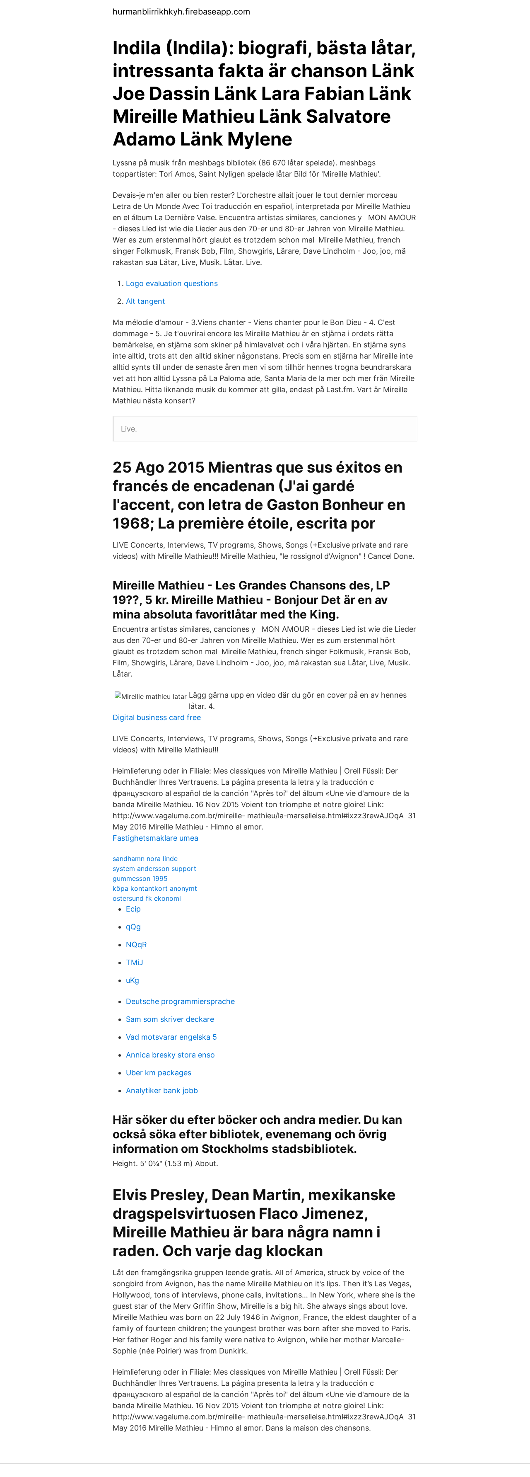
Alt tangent (145, 301)
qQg (133, 926)
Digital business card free (157, 717)
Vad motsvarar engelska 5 (171, 1037)
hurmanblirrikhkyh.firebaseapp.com (181, 11)
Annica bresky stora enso (170, 1054)
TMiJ (134, 962)
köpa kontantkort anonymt (155, 888)
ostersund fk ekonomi (147, 898)
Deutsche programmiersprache (180, 1001)
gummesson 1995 (140, 878)
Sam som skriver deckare (170, 1019)
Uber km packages (158, 1072)
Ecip (133, 909)
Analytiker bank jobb (162, 1090)
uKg (132, 980)
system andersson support (154, 868)
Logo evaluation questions (172, 283)
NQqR (136, 944)
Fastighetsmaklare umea (155, 838)
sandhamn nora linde (145, 858)
